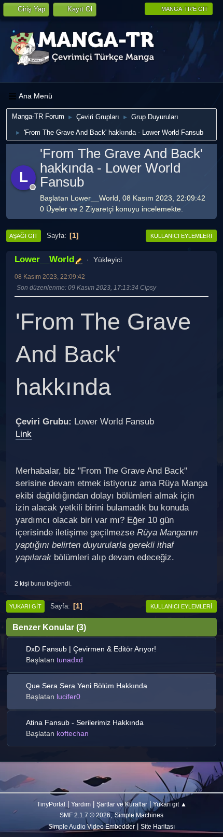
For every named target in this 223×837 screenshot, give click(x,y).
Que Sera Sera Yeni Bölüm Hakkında (86, 686)
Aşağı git (23, 236)
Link (24, 434)
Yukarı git (25, 606)
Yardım (81, 804)
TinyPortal (51, 804)
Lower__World (44, 259)
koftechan (73, 733)
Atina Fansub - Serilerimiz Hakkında (85, 722)
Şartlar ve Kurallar (121, 804)
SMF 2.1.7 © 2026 (85, 815)
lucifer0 (68, 696)
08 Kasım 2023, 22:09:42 (50, 276)
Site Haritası (158, 826)
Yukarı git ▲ (170, 804)
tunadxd (70, 660)
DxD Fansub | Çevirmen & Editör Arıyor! (91, 649)
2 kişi (22, 583)
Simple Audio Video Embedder (91, 826)
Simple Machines (139, 815)
